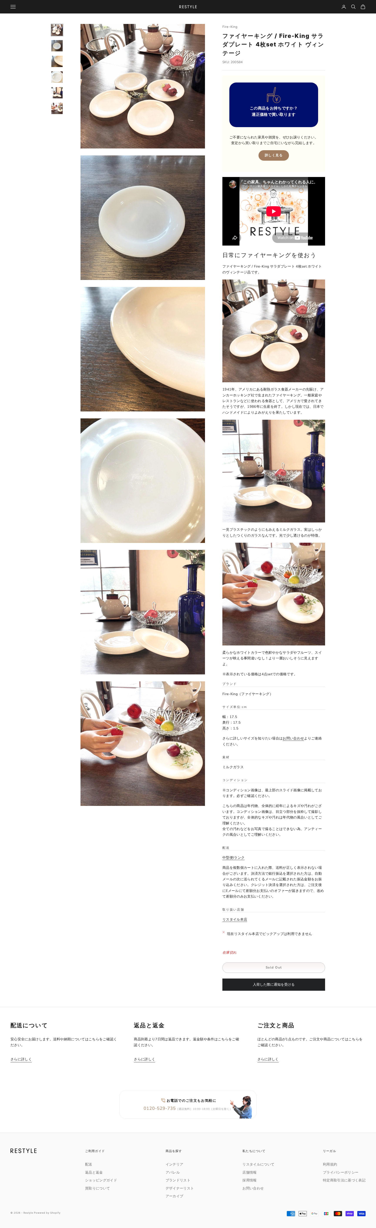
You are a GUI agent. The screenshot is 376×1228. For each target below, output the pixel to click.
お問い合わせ (293, 738)
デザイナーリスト (180, 1188)
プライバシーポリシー (340, 1172)
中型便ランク (233, 857)
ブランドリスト (178, 1180)
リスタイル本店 (234, 919)
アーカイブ (174, 1196)
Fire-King (230, 27)
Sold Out (274, 967)
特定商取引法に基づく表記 (344, 1180)
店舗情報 (249, 1172)
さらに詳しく (21, 1059)
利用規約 (330, 1164)
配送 (88, 1164)
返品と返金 (94, 1172)
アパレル (173, 1172)
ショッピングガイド (101, 1180)
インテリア (174, 1164)
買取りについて (97, 1188)
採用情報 (249, 1180)
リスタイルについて (258, 1164)
